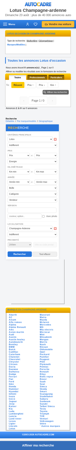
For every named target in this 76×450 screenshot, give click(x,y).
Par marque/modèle (26, 121)
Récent (18, 85)
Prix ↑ (30, 85)
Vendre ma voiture (60, 24)
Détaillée (10, 121)
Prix (10, 151)
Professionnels (37, 77)
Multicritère (32, 41)
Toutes (17, 77)
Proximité (13, 240)
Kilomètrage (15, 167)
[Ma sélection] (35, 24)
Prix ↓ (42, 85)
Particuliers (56, 77)
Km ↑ (53, 85)
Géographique (46, 41)
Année (11, 177)
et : (32, 155)
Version (12, 205)
